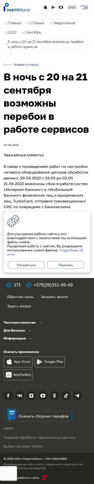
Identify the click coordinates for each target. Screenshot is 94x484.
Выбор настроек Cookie (23, 446)
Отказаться (26, 265)
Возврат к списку (26, 64)
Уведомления (64, 23)
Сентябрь (33, 32)
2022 (12, 32)
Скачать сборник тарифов (43, 416)
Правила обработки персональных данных (39, 437)
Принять (65, 265)
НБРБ (8, 428)
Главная (14, 23)
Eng (72, 7)
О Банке (37, 23)
